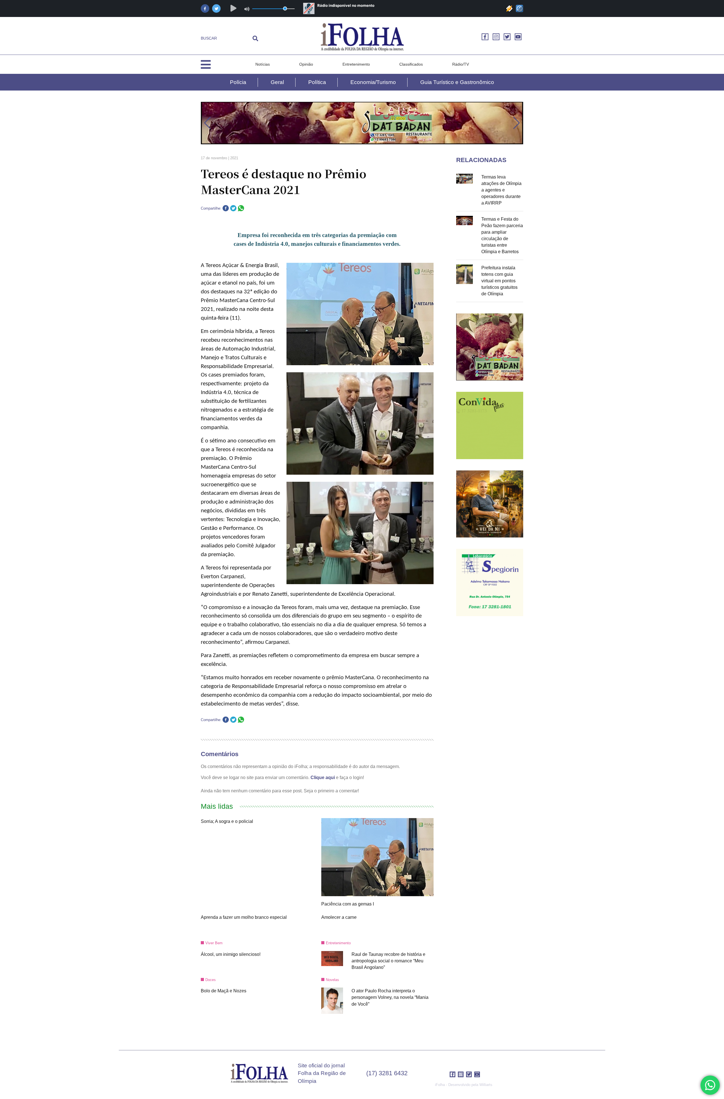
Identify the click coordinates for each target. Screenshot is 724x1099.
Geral (277, 82)
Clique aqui (323, 777)
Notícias (262, 64)
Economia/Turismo (373, 82)
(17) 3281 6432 (387, 1073)
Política (317, 82)
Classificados (411, 64)
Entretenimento (356, 64)
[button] (207, 123)
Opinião (306, 64)
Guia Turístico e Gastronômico (457, 82)
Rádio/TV (460, 64)
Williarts (485, 1085)
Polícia (238, 82)
